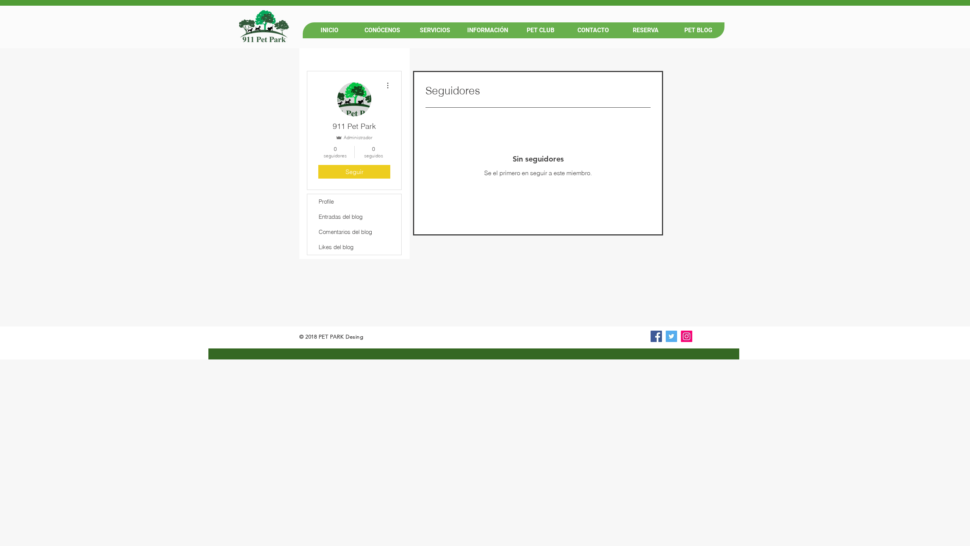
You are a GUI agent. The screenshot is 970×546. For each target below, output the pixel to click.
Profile (326, 201)
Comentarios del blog (345, 231)
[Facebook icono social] (656, 336)
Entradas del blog (341, 216)
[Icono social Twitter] (671, 336)
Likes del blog (336, 247)
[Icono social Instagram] (686, 336)
